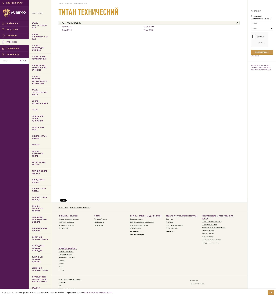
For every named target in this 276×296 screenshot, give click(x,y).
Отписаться (255, 56)
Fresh (203, 284)
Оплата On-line (63, 208)
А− (21, 61)
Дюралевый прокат (65, 255)
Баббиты (61, 261)
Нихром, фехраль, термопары (69, 219)
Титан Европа (98, 225)
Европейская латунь (137, 234)
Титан (97, 216)
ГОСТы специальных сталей (211, 240)
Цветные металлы (68, 248)
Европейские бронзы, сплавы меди (142, 222)
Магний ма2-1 (255, 65)
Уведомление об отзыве (67, 289)
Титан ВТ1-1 (67, 30)
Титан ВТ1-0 (67, 26)
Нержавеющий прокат (209, 224)
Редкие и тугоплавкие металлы (182, 216)
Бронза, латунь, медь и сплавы (146, 216)
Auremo (14, 12)
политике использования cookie (97, 292)
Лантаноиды (170, 231)
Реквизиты (62, 283)
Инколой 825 (266, 69)
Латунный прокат (136, 231)
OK (271, 292)
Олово (61, 267)
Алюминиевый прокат (66, 251)
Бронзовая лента (264, 67)
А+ (26, 61)
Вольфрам (169, 219)
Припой (61, 264)
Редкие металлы (171, 228)
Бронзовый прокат (136, 219)
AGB (60, 286)
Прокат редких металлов (174, 225)
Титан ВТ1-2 (148, 30)
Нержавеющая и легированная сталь (217, 217)
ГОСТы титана (99, 222)
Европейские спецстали (66, 225)
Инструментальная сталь (210, 243)
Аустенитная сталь (208, 231)
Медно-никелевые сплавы (139, 225)
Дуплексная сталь (208, 237)
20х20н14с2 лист (256, 69)
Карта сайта (194, 281)
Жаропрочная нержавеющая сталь (214, 228)
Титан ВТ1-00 (149, 26)
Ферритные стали (208, 234)
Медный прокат (135, 228)
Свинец (61, 270)
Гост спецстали (63, 228)
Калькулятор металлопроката (80, 208)
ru (10, 61)
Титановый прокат (100, 219)
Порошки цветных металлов (211, 221)
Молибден (169, 222)
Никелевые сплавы (68, 216)
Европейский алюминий (67, 258)
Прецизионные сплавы (66, 222)
